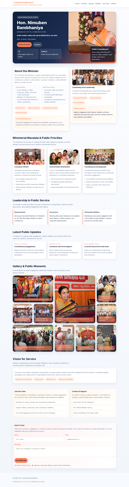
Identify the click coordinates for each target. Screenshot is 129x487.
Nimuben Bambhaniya (24, 2)
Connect (113, 3)
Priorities (84, 3)
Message (17, 444)
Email (67, 435)
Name (16, 435)
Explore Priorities (24, 44)
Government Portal (37, 460)
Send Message (21, 460)
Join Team (105, 3)
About (77, 3)
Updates (98, 3)
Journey (91, 3)
